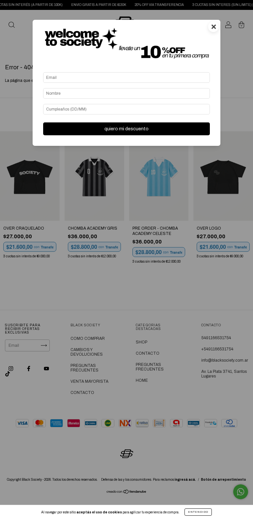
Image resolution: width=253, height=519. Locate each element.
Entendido (198, 511)
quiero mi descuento (126, 128)
